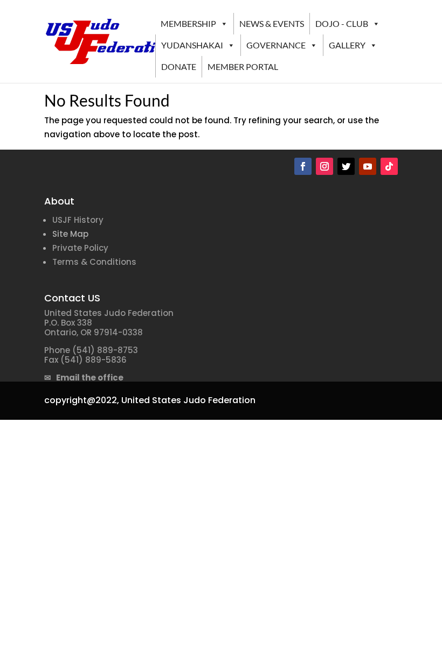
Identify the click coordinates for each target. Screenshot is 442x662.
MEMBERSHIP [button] (188, 23)
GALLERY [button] (347, 45)
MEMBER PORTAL (243, 66)
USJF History (77, 220)
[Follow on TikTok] (389, 166)
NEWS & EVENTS (271, 23)
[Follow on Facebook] (303, 166)
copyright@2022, (81, 400)
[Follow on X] (346, 166)
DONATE (178, 66)
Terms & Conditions (94, 261)
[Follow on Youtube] (367, 166)
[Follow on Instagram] (324, 166)
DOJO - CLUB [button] (341, 23)
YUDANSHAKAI (192, 45)
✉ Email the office (83, 377)
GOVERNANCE (276, 45)
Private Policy (80, 247)
